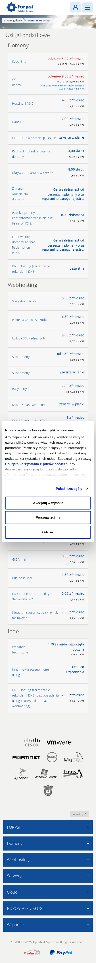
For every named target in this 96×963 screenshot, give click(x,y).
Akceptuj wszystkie (48, 503)
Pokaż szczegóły (69, 489)
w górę (78, 814)
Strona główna (13, 20)
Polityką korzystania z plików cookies (36, 464)
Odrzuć (48, 532)
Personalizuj (45, 517)
